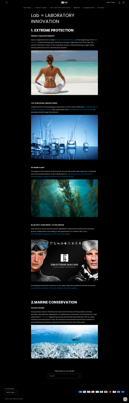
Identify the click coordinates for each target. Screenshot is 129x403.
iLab (10, 399)
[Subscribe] (79, 376)
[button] (7, 3)
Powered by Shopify (17, 399)
